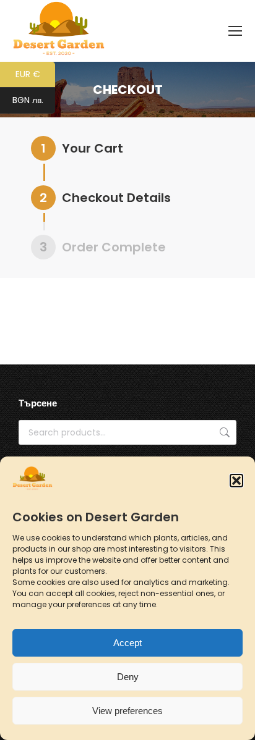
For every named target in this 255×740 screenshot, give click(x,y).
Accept (127, 642)
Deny (128, 676)
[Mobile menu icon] (235, 30)
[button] (236, 480)
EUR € (35, 75)
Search (223, 432)
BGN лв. (33, 101)
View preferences (127, 710)
